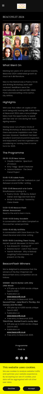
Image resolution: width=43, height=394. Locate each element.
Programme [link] (21, 345)
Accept (31, 388)
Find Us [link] (21, 349)
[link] (21, 5)
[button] (4, 5)
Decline (11, 388)
